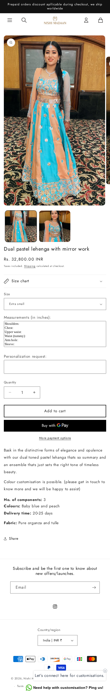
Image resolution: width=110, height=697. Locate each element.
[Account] (86, 20)
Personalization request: (25, 356)
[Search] (24, 20)
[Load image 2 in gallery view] (55, 226)
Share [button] (13, 538)
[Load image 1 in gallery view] (21, 226)
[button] (55, 281)
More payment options (55, 438)
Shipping (30, 266)
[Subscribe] (94, 587)
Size (7, 294)
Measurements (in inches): (27, 317)
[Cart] (100, 20)
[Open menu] (10, 20)
